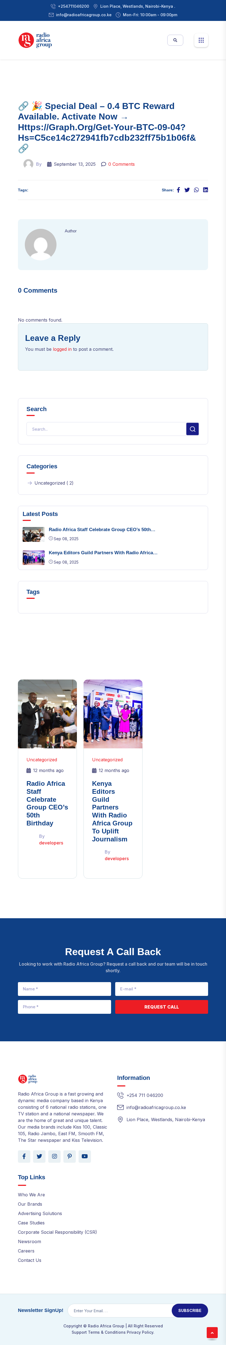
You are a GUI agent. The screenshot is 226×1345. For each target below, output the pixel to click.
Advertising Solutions (40, 1213)
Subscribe (189, 1310)
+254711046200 (73, 6)
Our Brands (30, 1204)
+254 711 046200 (145, 1095)
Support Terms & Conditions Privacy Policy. (113, 1332)
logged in (62, 349)
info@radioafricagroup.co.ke (84, 14)
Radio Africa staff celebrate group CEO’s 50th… (102, 529)
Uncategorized (41, 759)
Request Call (161, 1007)
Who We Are (31, 1194)
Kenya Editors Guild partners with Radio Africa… (103, 552)
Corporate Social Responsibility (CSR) (57, 1232)
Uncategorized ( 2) (54, 483)
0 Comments (121, 164)
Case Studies (31, 1223)
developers (51, 843)
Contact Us (29, 1260)
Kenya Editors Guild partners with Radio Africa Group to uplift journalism (112, 811)
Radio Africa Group (106, 1326)
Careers (26, 1251)
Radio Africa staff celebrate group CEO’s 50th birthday (47, 803)
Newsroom (29, 1241)
